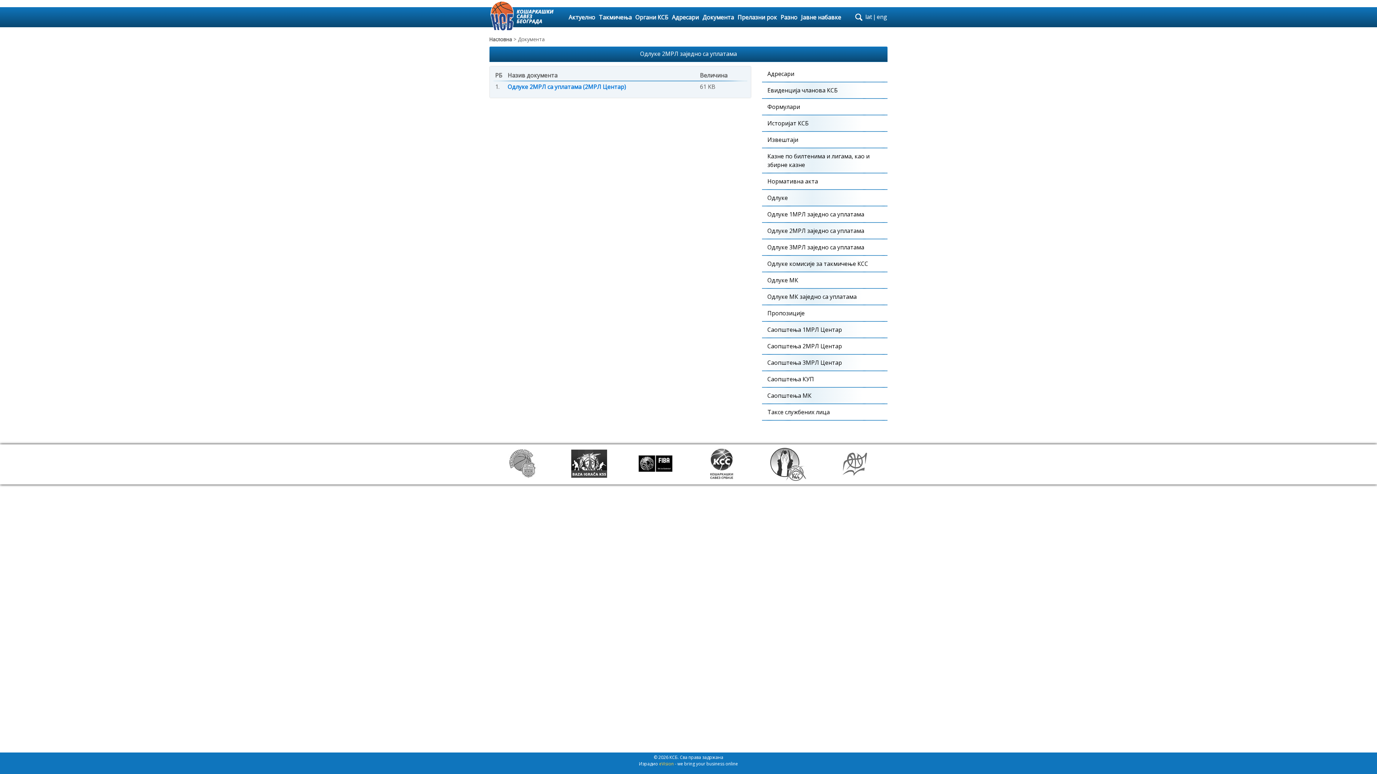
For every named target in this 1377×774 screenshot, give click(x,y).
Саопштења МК (789, 396)
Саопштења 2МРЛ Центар (804, 346)
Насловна (500, 39)
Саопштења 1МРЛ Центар (804, 330)
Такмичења (615, 17)
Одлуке (777, 198)
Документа (718, 17)
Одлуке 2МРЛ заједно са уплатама (815, 231)
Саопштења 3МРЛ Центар (804, 363)
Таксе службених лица (798, 412)
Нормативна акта (792, 181)
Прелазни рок (757, 17)
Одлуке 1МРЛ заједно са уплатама (815, 214)
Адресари (685, 17)
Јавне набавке (821, 17)
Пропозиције (786, 313)
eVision (666, 764)
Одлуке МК (782, 280)
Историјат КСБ (788, 123)
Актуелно (582, 17)
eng (882, 17)
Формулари (783, 107)
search (858, 17)
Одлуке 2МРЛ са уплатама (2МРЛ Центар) (567, 87)
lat (868, 17)
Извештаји (782, 140)
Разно (789, 17)
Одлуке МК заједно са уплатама (812, 297)
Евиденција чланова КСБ (802, 90)
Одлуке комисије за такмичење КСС (817, 264)
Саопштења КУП (790, 379)
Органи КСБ (651, 17)
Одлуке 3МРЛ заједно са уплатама (815, 247)
